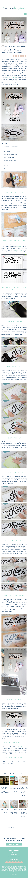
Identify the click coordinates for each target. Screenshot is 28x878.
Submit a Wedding (14, 850)
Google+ (21, 56)
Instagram (23, 56)
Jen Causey (21, 746)
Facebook (14, 56)
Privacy (16, 874)
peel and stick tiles (11, 77)
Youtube (26, 56)
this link (19, 246)
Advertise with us (14, 857)
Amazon (15, 752)
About (14, 852)
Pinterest (18, 56)
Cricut (13, 750)
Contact (14, 854)
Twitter (16, 56)
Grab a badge (14, 859)
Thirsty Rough (18, 250)
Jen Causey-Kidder (10, 46)
